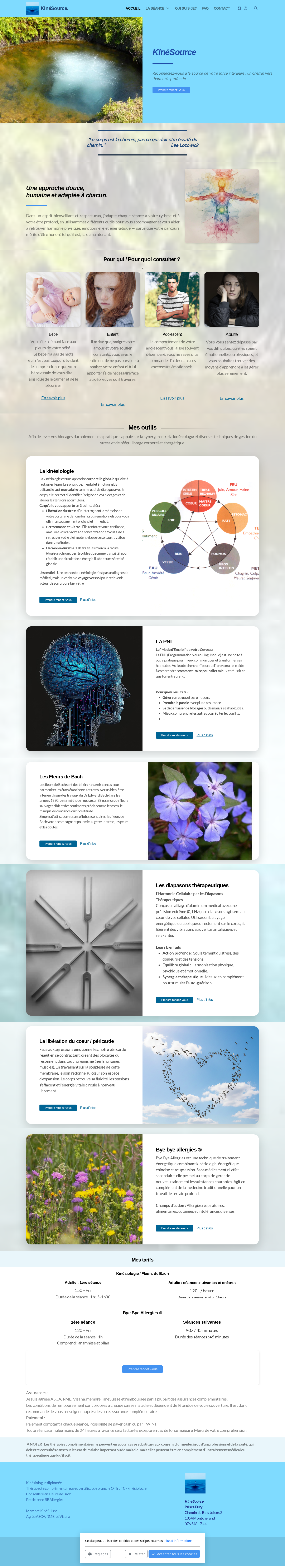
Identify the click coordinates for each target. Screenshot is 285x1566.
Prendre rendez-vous (171, 89)
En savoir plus (53, 397)
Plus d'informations (178, 1540)
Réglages (101, 1553)
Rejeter (139, 1553)
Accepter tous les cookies (177, 1553)
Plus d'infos (88, 599)
